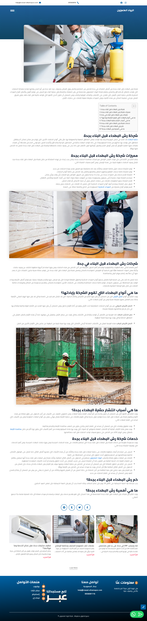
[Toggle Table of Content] (132, 106)
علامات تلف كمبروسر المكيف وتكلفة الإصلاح (74, 545)
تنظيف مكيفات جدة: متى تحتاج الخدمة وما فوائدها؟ (32, 547)
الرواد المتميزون (96, 458)
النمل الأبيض (118, 296)
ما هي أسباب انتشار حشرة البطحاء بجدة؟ (115, 120)
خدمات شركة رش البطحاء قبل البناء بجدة (115, 123)
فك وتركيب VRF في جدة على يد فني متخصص (118, 545)
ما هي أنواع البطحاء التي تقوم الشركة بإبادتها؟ (118, 117)
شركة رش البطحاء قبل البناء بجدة (113, 109)
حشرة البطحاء (133, 139)
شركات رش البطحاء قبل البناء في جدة (114, 115)
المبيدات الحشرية (104, 187)
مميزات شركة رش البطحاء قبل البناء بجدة (115, 112)
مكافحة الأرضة (15, 429)
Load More (73, 568)
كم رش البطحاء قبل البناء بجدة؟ (112, 126)
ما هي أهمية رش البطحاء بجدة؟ (112, 129)
